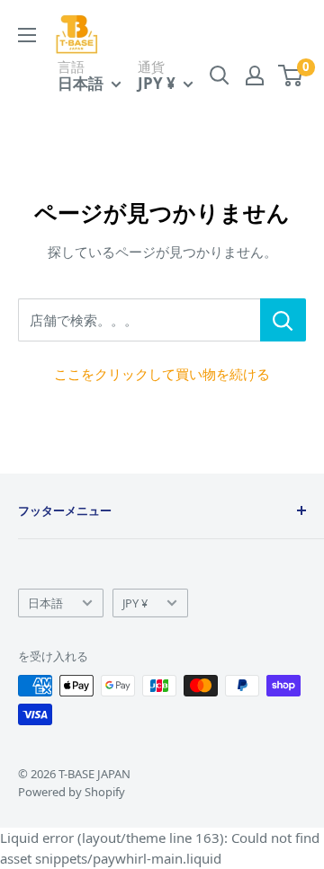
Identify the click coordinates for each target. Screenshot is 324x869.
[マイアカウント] (255, 75)
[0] (291, 75)
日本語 (45, 603)
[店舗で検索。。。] (283, 319)
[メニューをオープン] (27, 35)
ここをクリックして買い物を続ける (162, 374)
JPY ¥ (135, 603)
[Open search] (220, 75)
